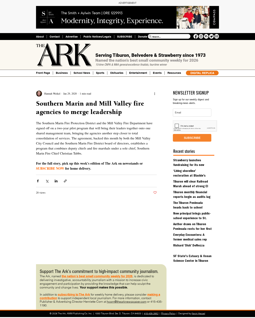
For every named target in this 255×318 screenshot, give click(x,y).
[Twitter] (211, 36)
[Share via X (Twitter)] (47, 181)
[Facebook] (195, 36)
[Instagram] (201, 36)
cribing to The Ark (77, 294)
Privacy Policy (168, 313)
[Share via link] (65, 181)
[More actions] (154, 93)
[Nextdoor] (206, 36)
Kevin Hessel (198, 313)
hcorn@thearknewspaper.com (126, 301)
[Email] (216, 36)
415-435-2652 (151, 313)
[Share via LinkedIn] (56, 181)
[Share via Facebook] (38, 181)
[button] (174, 73)
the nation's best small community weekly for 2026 (97, 276)
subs (61, 294)
